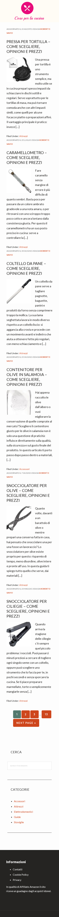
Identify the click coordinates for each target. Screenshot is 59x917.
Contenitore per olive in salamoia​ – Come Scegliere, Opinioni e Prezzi (27, 377)
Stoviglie (19, 822)
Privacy (17, 879)
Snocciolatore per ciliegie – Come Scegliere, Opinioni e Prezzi (28, 608)
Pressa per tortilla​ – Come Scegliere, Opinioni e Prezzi (28, 46)
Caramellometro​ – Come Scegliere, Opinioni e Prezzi (27, 157)
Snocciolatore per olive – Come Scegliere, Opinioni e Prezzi (28, 493)
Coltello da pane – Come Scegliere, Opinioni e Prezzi (26, 268)
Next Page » (26, 724)
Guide (17, 816)
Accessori (24, 469)
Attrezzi (23, 136)
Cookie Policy (21, 874)
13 (48, 714)
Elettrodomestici (23, 811)
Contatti (17, 869)
